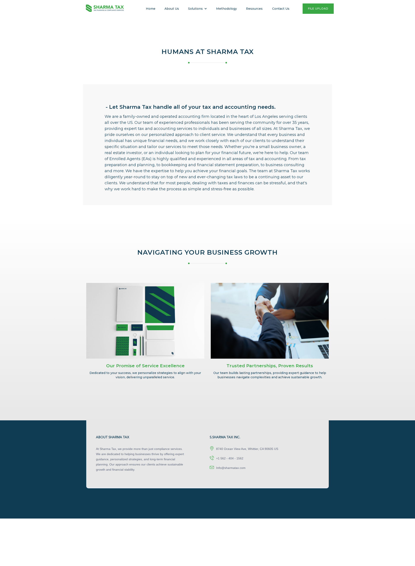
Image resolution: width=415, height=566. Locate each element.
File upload (318, 8)
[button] (197, 8)
